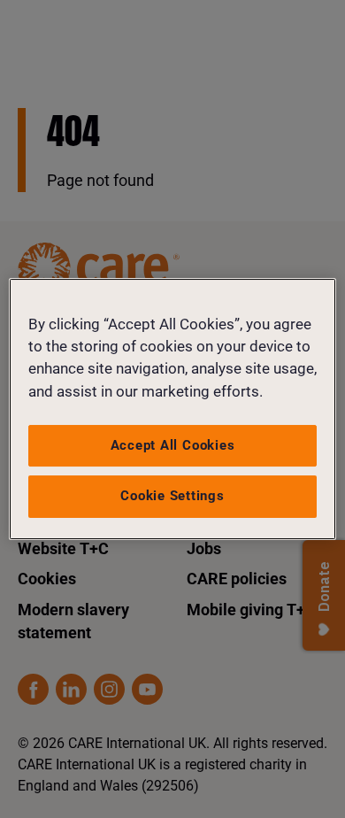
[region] (173, 409)
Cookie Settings (172, 496)
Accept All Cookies (173, 445)
